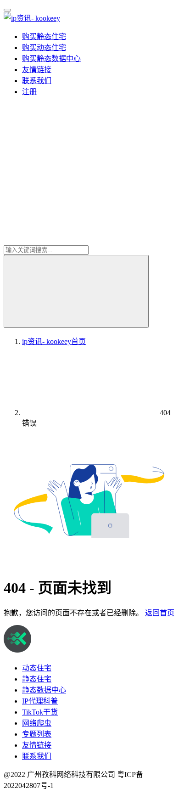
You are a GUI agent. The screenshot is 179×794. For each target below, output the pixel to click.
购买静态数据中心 (51, 58)
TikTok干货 (40, 712)
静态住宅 (36, 679)
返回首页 (159, 613)
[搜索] (76, 291)
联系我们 (36, 80)
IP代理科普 (40, 701)
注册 (29, 92)
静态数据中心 (44, 690)
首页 (54, 341)
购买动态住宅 (44, 47)
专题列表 (36, 734)
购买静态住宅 (44, 36)
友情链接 (36, 69)
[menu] (7, 10)
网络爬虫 (36, 723)
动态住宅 (36, 668)
